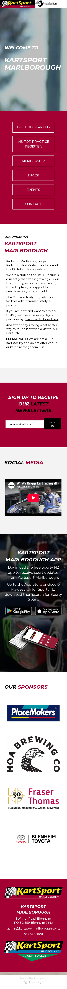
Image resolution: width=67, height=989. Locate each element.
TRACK (33, 175)
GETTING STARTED (33, 127)
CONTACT (33, 204)
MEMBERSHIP (33, 161)
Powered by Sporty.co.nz (33, 978)
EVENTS (33, 190)
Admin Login (35, 982)
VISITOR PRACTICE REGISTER (33, 144)
